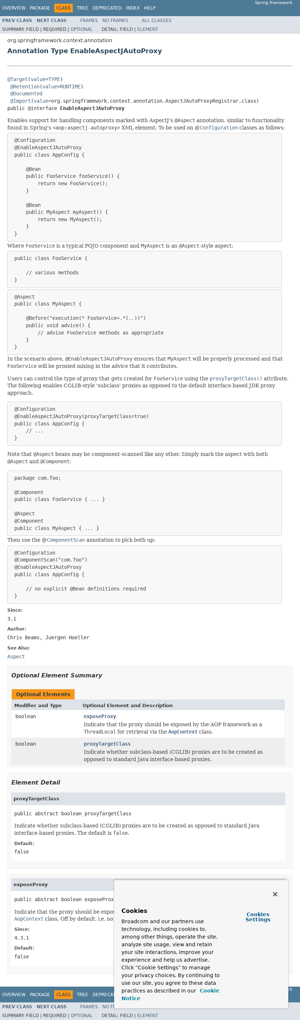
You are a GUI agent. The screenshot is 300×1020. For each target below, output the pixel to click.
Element (147, 29)
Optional (82, 29)
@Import (20, 101)
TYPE (54, 79)
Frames (89, 20)
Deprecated (107, 8)
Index (133, 8)
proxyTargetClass (107, 744)
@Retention (25, 86)
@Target (17, 79)
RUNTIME (70, 86)
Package (40, 8)
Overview (14, 8)
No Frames (115, 20)
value (38, 79)
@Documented (26, 93)
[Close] (275, 894)
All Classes (157, 20)
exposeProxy (100, 716)
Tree (82, 8)
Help (149, 8)
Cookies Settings (257, 916)
